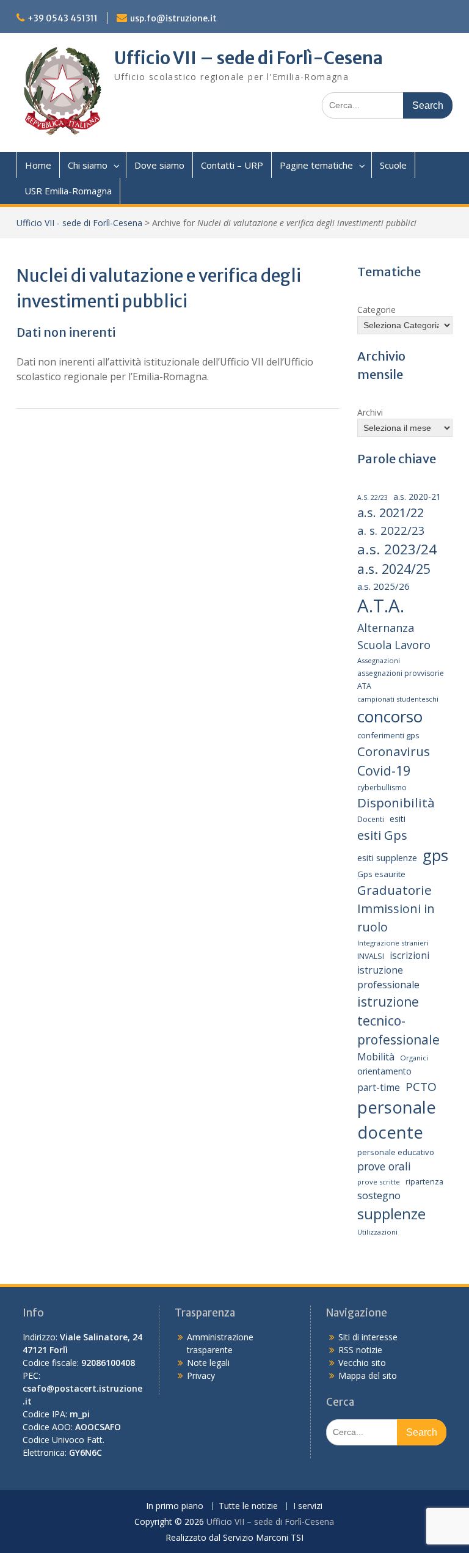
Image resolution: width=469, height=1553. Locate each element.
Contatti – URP (232, 165)
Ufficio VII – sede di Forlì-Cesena (248, 58)
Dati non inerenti (65, 332)
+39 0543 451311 (62, 18)
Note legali (208, 1362)
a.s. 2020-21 (417, 496)
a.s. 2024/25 (394, 569)
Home (38, 165)
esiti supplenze (387, 857)
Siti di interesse (368, 1337)
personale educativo (395, 1152)
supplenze (391, 1213)
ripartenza (424, 1182)
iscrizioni (409, 955)
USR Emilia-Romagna (68, 191)
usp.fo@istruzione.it (173, 18)
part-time (378, 1087)
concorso (390, 716)
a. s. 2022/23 (391, 530)
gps (435, 855)
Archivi (370, 412)
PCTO (421, 1087)
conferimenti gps (388, 735)
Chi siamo (87, 165)
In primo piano (174, 1506)
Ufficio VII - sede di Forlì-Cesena (79, 223)
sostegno (379, 1195)
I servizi (307, 1506)
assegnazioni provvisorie (400, 673)
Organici (414, 1057)
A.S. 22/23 (372, 497)
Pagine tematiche (316, 165)
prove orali (384, 1166)
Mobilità (375, 1056)
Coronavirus (393, 751)
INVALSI (370, 956)
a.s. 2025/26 (383, 586)
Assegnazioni (378, 660)
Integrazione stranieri (393, 942)
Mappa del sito (367, 1375)
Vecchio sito (362, 1362)
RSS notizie (360, 1350)
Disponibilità (396, 802)
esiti (397, 818)
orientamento (384, 1071)
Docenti (370, 819)
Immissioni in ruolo (396, 917)
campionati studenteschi (397, 698)
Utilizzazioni (377, 1231)
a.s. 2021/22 (390, 512)
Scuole (393, 165)
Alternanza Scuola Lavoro (394, 636)
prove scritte (378, 1181)
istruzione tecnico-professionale (398, 1021)
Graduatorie (394, 889)
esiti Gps (382, 834)
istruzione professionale (388, 977)
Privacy (201, 1375)
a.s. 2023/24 (397, 549)
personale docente (396, 1120)
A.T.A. (380, 605)
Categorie (376, 309)
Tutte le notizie (248, 1506)
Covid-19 (383, 770)
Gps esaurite (381, 873)
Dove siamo (159, 165)
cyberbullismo (382, 787)
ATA (364, 686)
